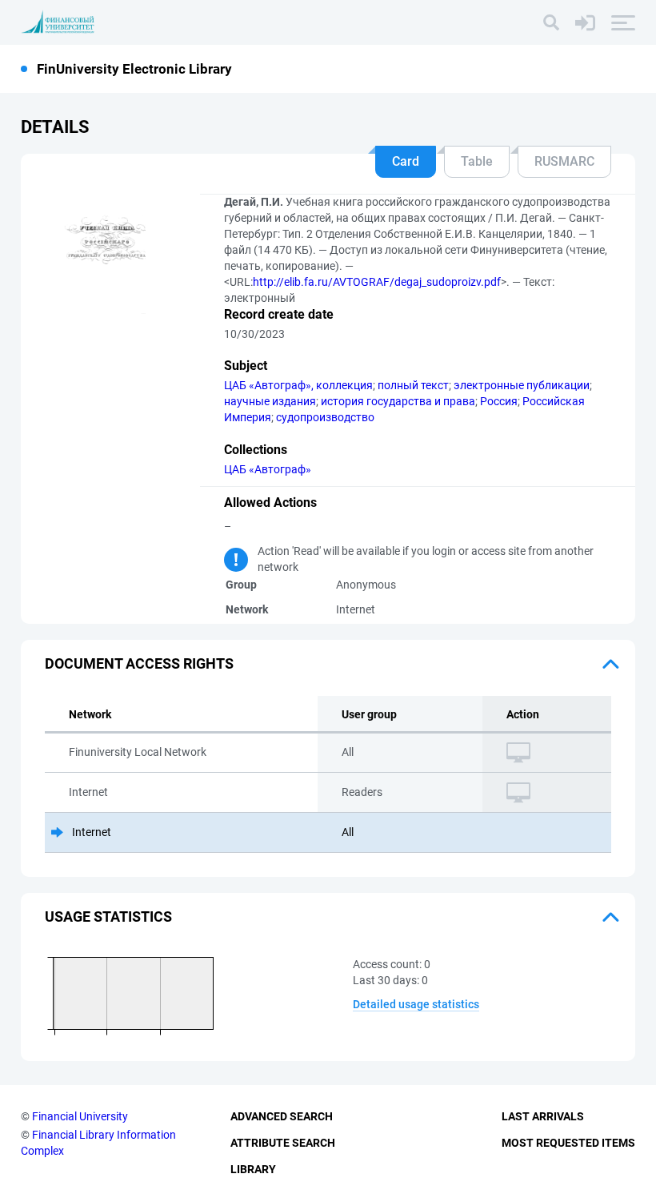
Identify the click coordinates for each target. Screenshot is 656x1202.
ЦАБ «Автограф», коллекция (298, 385)
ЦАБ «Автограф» (267, 469)
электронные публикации (522, 385)
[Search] (551, 22)
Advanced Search (281, 1116)
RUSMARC (564, 161)
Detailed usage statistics (416, 1004)
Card (405, 161)
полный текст (413, 385)
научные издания (270, 401)
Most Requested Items (568, 1142)
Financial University (80, 1116)
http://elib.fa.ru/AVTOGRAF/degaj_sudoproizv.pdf (377, 281)
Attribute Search (282, 1142)
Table (477, 161)
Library (253, 1169)
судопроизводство (325, 417)
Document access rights (139, 663)
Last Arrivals (543, 1116)
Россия (499, 401)
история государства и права (398, 401)
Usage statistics (108, 916)
